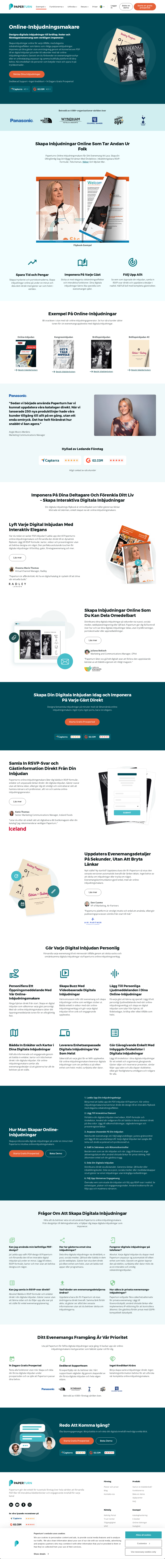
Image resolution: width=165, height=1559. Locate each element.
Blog (106, 1490)
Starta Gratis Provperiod (82, 722)
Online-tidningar (140, 1522)
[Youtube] (17, 1505)
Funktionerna (138, 1490)
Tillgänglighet (110, 1522)
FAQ (134, 1501)
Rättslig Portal (110, 1515)
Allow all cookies (143, 1535)
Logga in (114, 7)
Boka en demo (126, 7)
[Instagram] (30, 1505)
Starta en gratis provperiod (145, 7)
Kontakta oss (109, 1494)
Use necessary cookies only (143, 1552)
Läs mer (17, 557)
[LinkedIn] (11, 1505)
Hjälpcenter (138, 1497)
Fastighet (136, 1526)
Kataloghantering (140, 1515)
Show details (40, 1554)
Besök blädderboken (28, 370)
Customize (142, 1543)
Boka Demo (56, 1153)
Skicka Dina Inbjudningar (26, 74)
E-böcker (136, 1519)
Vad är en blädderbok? (142, 1487)
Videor (85, 161)
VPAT (106, 1526)
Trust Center (109, 1519)
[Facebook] (23, 1505)
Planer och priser (111, 1487)
